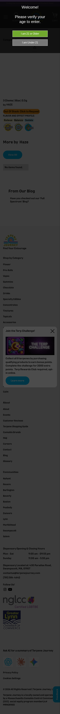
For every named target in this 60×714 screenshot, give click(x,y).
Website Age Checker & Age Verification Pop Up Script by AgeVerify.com (56, 713)
